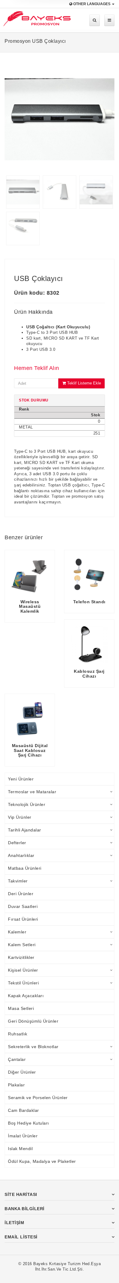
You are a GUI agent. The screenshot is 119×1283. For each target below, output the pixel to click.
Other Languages (91, 4)
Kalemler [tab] (17, 931)
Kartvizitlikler (21, 957)
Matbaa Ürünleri (24, 868)
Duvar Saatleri (23, 906)
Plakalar (16, 1084)
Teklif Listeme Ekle (83, 383)
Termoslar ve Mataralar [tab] (32, 791)
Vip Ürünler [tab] (19, 817)
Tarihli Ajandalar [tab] (24, 830)
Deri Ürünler (20, 893)
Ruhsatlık (17, 1033)
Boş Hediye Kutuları (28, 1123)
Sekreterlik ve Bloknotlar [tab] (33, 1046)
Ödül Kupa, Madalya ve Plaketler (42, 1161)
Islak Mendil (20, 1148)
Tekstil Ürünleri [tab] (23, 982)
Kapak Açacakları (26, 995)
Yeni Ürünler (21, 779)
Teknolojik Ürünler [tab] (26, 804)
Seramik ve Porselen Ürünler (38, 1097)
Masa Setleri (21, 1008)
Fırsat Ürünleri (23, 919)
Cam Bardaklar (23, 1110)
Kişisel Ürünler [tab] (23, 970)
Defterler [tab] (17, 842)
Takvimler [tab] (18, 880)
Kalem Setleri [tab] (22, 944)
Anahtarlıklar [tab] (21, 855)
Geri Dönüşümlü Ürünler (33, 1021)
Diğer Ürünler (22, 1072)
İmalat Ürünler (23, 1135)
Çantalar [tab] (17, 1059)
